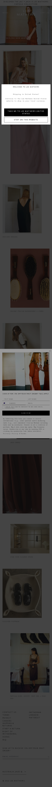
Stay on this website (26, 120)
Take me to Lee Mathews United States (26, 112)
